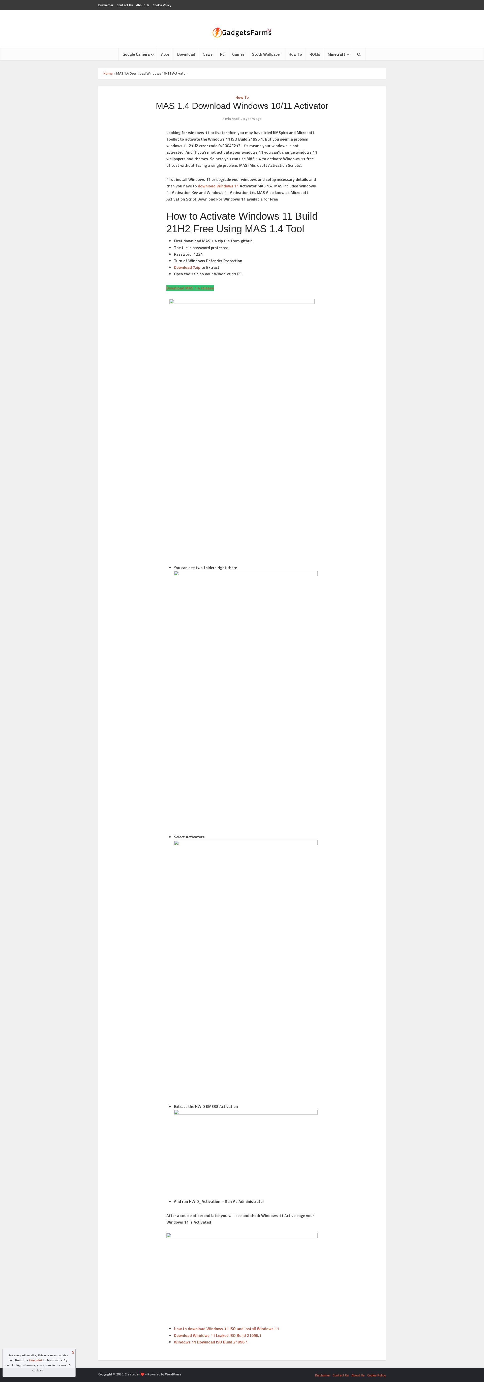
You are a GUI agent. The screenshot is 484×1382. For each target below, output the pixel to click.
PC (222, 54)
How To (295, 54)
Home (108, 73)
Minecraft (336, 54)
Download (186, 54)
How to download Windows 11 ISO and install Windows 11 (226, 1329)
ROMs (315, 54)
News (208, 54)
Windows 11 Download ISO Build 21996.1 (211, 1342)
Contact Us (125, 5)
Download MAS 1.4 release (190, 288)
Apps (165, 54)
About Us (142, 5)
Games (238, 54)
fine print (35, 1360)
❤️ (142, 1374)
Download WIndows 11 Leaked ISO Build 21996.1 (217, 1335)
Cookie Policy (162, 5)
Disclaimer (105, 5)
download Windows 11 (218, 186)
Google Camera (136, 54)
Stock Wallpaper (266, 54)
